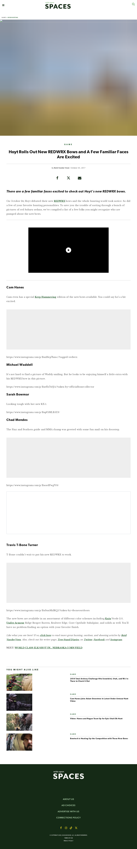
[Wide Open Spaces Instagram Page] (65, 828)
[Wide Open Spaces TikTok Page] (71, 828)
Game (4, 17)
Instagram (116, 639)
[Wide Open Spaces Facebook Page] (60, 828)
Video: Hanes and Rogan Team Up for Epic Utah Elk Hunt (96, 719)
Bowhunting (13, 17)
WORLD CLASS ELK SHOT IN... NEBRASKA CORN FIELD (48, 647)
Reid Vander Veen (61, 168)
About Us (68, 799)
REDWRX (59, 201)
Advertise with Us (68, 811)
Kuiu (108, 618)
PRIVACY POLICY (68, 841)
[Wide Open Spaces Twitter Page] (76, 828)
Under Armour (15, 622)
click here (45, 635)
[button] (3, 5)
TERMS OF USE (68, 838)
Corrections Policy (68, 817)
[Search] (133, 4)
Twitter (88, 639)
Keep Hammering (45, 297)
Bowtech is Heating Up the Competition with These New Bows (99, 739)
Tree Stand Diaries (68, 639)
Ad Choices (68, 805)
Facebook (99, 639)
